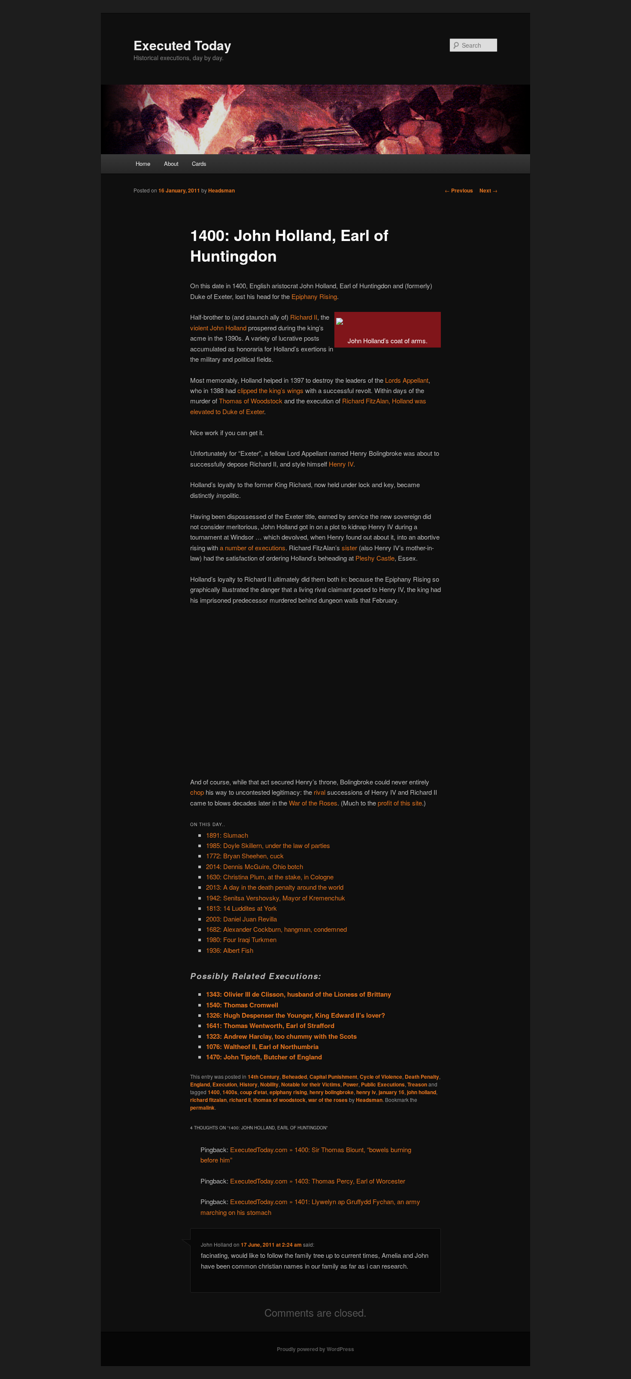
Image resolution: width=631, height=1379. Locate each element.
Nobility (269, 1084)
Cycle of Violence (381, 1076)
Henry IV (341, 463)
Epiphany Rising (314, 296)
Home (143, 163)
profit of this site (400, 802)
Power (350, 1084)
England (200, 1084)
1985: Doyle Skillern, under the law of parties (268, 845)
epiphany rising (288, 1092)
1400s (229, 1092)
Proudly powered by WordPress (315, 1349)
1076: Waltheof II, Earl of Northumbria (262, 1046)
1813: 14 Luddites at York (241, 907)
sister (349, 547)
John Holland (228, 327)
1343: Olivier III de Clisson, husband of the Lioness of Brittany (298, 994)
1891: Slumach (227, 834)
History (249, 1084)
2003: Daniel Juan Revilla (241, 918)
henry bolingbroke (331, 1092)
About (171, 163)
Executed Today (182, 45)
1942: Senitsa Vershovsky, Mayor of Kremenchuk (275, 897)
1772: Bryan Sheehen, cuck (245, 855)
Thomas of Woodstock (250, 400)
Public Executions (383, 1084)
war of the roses (328, 1100)
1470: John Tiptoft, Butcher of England (264, 1057)
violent (199, 327)
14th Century (263, 1076)
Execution (224, 1084)
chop (197, 791)
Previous (459, 190)
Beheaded (294, 1076)
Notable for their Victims (310, 1084)
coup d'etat (253, 1092)
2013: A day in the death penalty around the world (274, 886)
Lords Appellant (406, 379)
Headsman (221, 190)
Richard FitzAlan (365, 400)
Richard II (303, 316)
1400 (214, 1092)
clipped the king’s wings (270, 390)
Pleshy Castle (374, 557)
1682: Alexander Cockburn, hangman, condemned (276, 929)
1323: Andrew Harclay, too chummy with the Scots (281, 1036)
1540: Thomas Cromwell (242, 1005)
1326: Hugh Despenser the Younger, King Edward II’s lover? (295, 1015)
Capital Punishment (333, 1076)
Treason (417, 1084)
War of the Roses (313, 802)
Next (488, 190)
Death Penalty (422, 1076)
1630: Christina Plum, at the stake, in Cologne (270, 876)
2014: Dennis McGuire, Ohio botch (254, 866)
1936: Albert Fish (229, 950)
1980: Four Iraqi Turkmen (241, 939)
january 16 (391, 1092)
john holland (421, 1092)
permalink (202, 1107)
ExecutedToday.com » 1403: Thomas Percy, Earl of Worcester (317, 1180)
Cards (199, 163)
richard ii (240, 1100)
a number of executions (252, 547)
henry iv (366, 1092)
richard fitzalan (208, 1100)
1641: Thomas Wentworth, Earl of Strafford (270, 1025)
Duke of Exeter (243, 411)
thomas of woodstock (279, 1100)
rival (319, 791)
